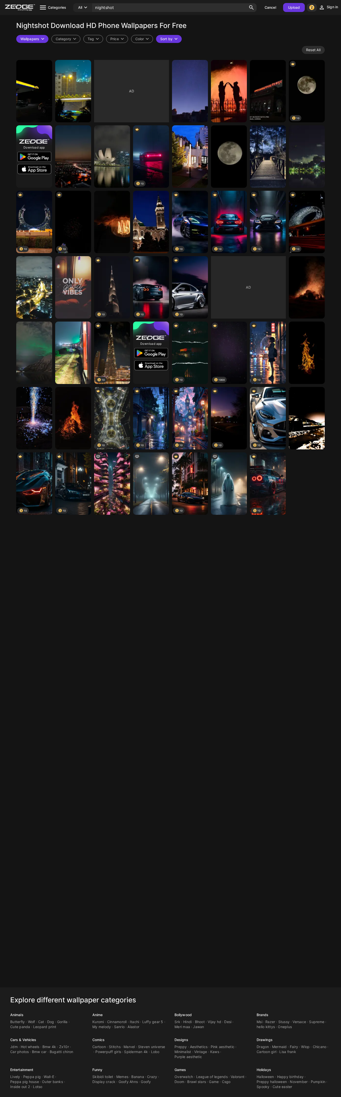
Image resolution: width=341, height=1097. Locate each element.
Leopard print (44, 1027)
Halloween (265, 1077)
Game (214, 1082)
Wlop (305, 1047)
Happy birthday (290, 1077)
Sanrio (119, 1027)
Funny (97, 1070)
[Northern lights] (34, 353)
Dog (50, 1022)
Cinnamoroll (117, 1022)
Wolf (31, 1022)
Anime (97, 1015)
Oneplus (285, 1027)
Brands (263, 1015)
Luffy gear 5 (152, 1022)
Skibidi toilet (102, 1077)
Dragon (263, 1047)
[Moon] (229, 156)
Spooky (263, 1087)
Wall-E (49, 1077)
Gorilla (62, 1022)
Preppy (180, 1047)
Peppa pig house (24, 1082)
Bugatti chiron (61, 1052)
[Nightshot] (34, 91)
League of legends (212, 1077)
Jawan (198, 1027)
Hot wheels (30, 1047)
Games (180, 1070)
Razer (270, 1022)
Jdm (14, 1047)
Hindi (187, 1022)
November (299, 1082)
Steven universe (151, 1047)
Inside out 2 (20, 1087)
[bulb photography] (112, 222)
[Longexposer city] (73, 156)
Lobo (155, 1052)
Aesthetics (199, 1047)
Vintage (200, 1052)
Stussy (284, 1022)
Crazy (152, 1077)
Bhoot (200, 1022)
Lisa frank (287, 1052)
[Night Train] (73, 353)
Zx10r (64, 1047)
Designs (181, 1040)
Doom (179, 1082)
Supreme (316, 1022)
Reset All (313, 50)
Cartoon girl (266, 1052)
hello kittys (266, 1027)
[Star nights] (190, 91)
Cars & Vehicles (23, 1040)
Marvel (129, 1047)
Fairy (294, 1047)
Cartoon (99, 1047)
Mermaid (279, 1047)
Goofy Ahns (128, 1082)
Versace (299, 1022)
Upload (294, 7)
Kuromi (98, 1022)
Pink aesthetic (223, 1047)
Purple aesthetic (188, 1057)
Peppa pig (32, 1077)
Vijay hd (214, 1022)
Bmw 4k (49, 1047)
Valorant (237, 1077)
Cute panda (20, 1027)
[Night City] (34, 287)
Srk (177, 1022)
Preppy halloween (272, 1082)
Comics (98, 1040)
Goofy (146, 1082)
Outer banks (52, 1082)
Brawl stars (196, 1082)
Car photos (19, 1052)
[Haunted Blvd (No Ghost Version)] (151, 483)
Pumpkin (318, 1082)
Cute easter (282, 1087)
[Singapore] (112, 156)
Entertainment (21, 1070)
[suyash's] (73, 418)
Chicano (320, 1047)
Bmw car (39, 1052)
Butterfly (17, 1022)
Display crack (103, 1082)
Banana (137, 1077)
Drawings (265, 1040)
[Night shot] (307, 418)
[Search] (251, 7)
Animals (16, 1015)
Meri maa (182, 1027)
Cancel (270, 7)
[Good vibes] (73, 287)
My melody (101, 1027)
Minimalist (182, 1052)
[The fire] (307, 287)
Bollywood (183, 1015)
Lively (15, 1077)
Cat (41, 1022)
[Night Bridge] (268, 156)
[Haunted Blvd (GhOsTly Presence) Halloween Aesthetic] (229, 483)
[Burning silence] (307, 353)
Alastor (133, 1027)
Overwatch (183, 1077)
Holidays (264, 1070)
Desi (227, 1022)
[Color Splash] (34, 418)
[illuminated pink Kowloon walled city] (112, 483)
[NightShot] (73, 91)
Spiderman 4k (136, 1052)
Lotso (37, 1087)
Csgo (226, 1082)
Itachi (134, 1022)
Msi (259, 1022)
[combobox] (93, 39)
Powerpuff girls (108, 1052)
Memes (122, 1077)
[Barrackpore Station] (268, 91)
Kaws (214, 1052)
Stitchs (115, 1047)
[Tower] (151, 222)
